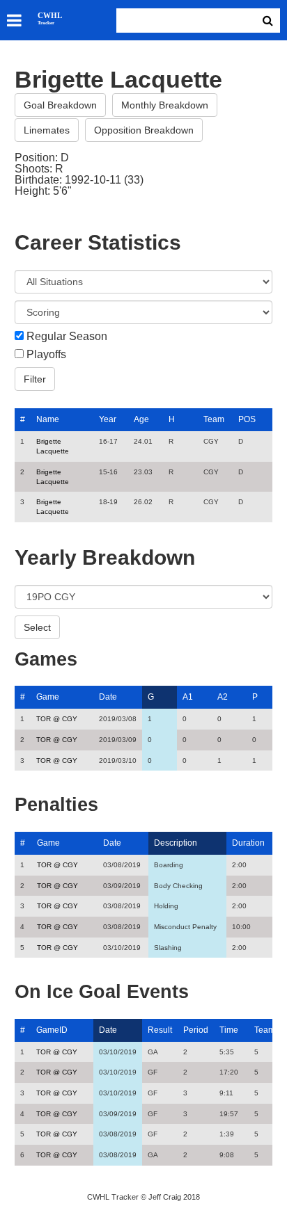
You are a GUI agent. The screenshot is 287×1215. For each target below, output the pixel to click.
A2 (222, 697)
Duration (248, 843)
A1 (188, 697)
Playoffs (46, 354)
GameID (52, 1030)
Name (47, 419)
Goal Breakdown (60, 105)
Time (228, 1030)
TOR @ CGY (56, 719)
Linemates (47, 130)
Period (195, 1030)
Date (108, 697)
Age (141, 419)
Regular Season (66, 336)
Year (107, 419)
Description (175, 843)
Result (160, 1030)
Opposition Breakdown (144, 130)
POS (247, 419)
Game (47, 697)
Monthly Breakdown (164, 105)
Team (213, 419)
